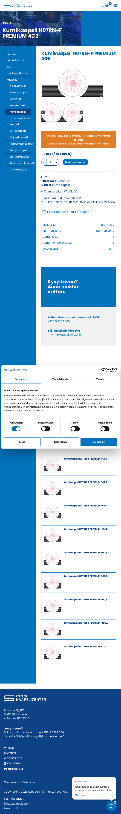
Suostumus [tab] (21, 379)
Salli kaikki (99, 441)
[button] (51, 112)
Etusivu (9, 748)
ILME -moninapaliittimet (18, 70)
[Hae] (101, 5)
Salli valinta (60, 441)
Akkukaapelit (18, 86)
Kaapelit (12, 80)
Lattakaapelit (18, 131)
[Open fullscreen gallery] (101, 95)
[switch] (45, 428)
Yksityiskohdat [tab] (60, 379)
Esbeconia (29, 782)
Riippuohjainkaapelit (20, 144)
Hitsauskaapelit (19, 92)
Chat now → (80, 795)
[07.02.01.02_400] (72, 82)
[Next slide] (81, 112)
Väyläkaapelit (18, 169)
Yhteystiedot (13, 758)
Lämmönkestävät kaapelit (20, 121)
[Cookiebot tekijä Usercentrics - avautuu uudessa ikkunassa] (103, 370)
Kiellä (22, 441)
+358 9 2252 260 (59, 321)
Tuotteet (10, 753)
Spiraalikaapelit (19, 156)
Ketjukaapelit (18, 105)
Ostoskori (15, 769)
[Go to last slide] (43, 112)
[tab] (71, 95)
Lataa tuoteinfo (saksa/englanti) (69, 212)
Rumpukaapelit (19, 150)
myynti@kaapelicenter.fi (64, 334)
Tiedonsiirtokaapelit (20, 163)
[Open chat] (111, 806)
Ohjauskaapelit (19, 137)
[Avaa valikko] (115, 6)
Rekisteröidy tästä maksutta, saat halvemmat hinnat (78, 138)
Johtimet (15, 99)
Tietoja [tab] (100, 379)
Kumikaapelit (18, 112)
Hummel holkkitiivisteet (15, 57)
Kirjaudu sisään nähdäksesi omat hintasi (89, 143)
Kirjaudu (13, 763)
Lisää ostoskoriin (75, 162)
